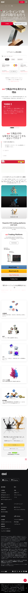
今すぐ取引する (13, 71)
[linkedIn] (24, 571)
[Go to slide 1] (9, 127)
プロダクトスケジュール (14, 81)
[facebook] (13, 571)
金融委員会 (15, 561)
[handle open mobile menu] (26, 2)
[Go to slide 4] (16, 127)
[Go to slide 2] (12, 127)
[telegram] (19, 571)
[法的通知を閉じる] (26, 588)
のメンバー (9, 562)
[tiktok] (22, 571)
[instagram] (15, 571)
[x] (17, 571)
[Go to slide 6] (18, 127)
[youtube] (26, 571)
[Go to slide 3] (14, 127)
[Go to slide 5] (17, 127)
